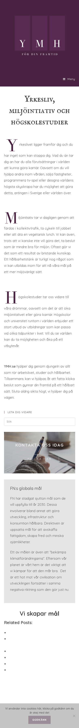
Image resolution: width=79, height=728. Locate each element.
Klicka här (40, 459)
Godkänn (39, 719)
